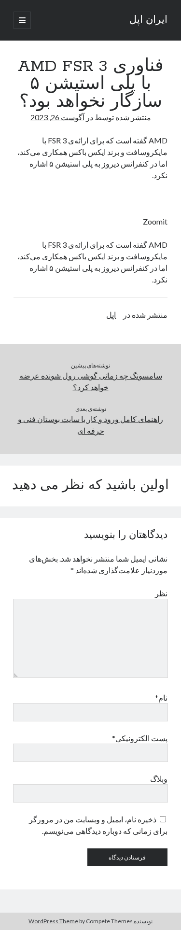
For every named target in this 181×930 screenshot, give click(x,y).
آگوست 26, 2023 (57, 117)
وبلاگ (158, 778)
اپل (111, 314)
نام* (161, 697)
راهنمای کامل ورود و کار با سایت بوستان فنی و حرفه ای (90, 424)
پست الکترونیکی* (139, 738)
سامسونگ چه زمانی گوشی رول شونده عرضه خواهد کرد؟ (90, 381)
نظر (161, 593)
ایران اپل (148, 20)
